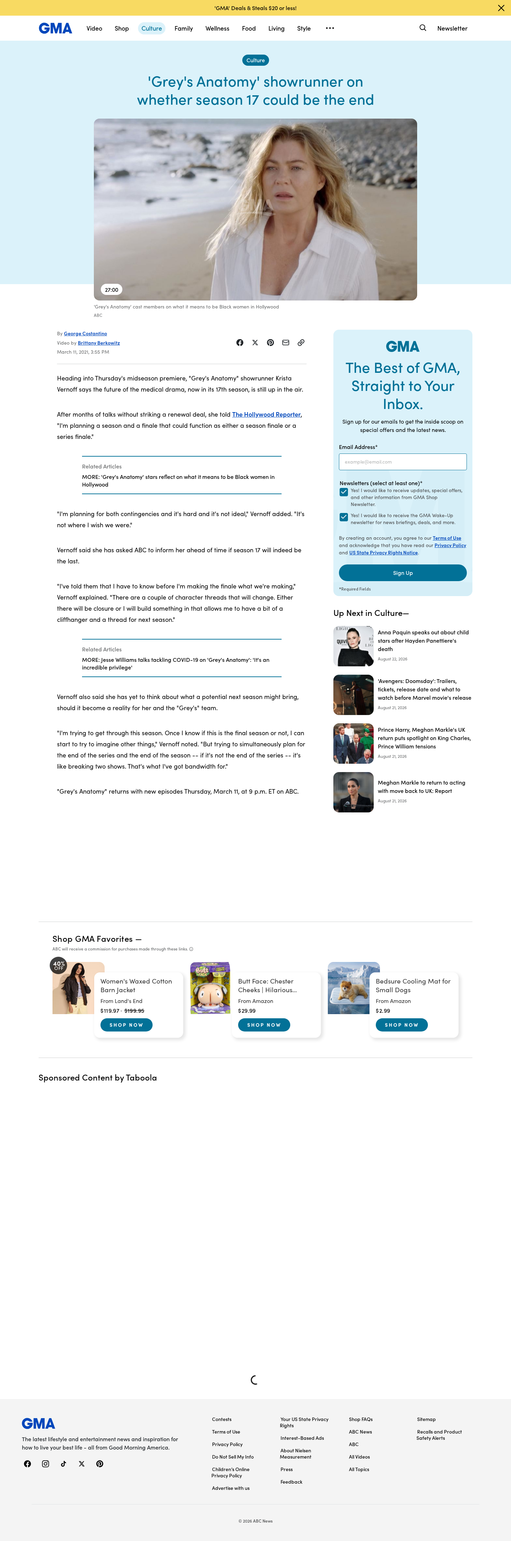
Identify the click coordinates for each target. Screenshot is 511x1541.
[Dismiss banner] (501, 8)
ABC (354, 1443)
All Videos (359, 1456)
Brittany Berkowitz (99, 342)
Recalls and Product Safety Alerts (439, 1434)
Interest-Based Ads (302, 1437)
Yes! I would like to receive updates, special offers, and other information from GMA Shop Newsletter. (406, 497)
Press (287, 1469)
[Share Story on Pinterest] (270, 342)
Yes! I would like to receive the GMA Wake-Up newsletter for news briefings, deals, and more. (403, 518)
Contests (222, 1418)
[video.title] (255, 209)
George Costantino (85, 333)
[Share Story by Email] (285, 342)
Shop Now (127, 1024)
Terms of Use (447, 537)
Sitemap (426, 1418)
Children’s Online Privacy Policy (230, 1472)
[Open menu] (330, 28)
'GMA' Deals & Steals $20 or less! (255, 7)
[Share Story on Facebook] (239, 342)
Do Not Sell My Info (233, 1456)
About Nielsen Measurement (295, 1453)
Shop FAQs (361, 1418)
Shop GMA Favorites (92, 938)
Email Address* (358, 446)
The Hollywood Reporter (266, 414)
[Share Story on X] (255, 342)
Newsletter (452, 28)
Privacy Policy (450, 544)
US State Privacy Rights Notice (383, 552)
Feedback (291, 1481)
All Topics (359, 1469)
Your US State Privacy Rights (304, 1422)
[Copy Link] (301, 342)
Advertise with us (231, 1487)
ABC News (360, 1431)
